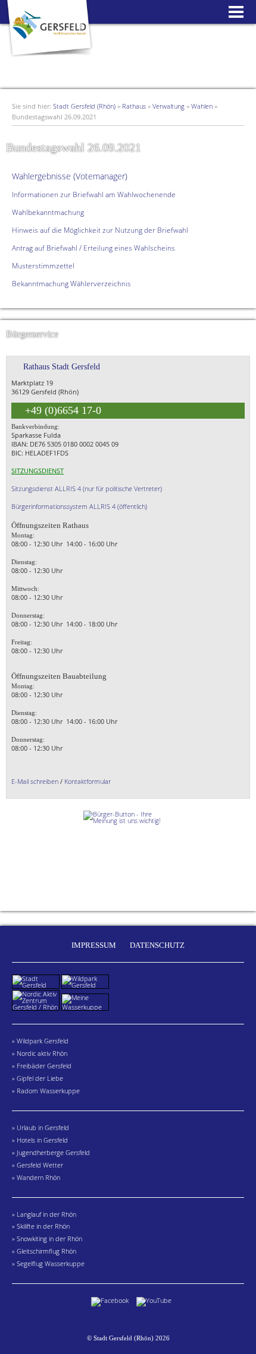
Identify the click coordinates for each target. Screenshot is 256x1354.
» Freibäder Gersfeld (41, 1065)
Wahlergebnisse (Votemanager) (69, 176)
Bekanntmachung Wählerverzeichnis (71, 284)
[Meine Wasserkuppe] (86, 1006)
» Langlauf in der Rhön (44, 1214)
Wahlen (202, 106)
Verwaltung (168, 106)
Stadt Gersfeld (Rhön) (84, 106)
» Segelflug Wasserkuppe (48, 1263)
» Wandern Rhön (36, 1177)
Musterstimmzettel (43, 266)
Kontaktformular (87, 781)
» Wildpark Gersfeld (40, 1040)
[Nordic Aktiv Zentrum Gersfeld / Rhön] (36, 1006)
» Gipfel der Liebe (37, 1078)
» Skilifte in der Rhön (41, 1226)
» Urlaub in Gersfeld (40, 1127)
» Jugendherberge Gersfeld (51, 1152)
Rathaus (134, 106)
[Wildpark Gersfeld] (86, 984)
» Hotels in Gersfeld (40, 1139)
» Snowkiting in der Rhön (47, 1238)
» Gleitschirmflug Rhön (44, 1251)
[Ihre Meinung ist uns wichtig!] (128, 855)
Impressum (93, 945)
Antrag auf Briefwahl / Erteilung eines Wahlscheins (93, 248)
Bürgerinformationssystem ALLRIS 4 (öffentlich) (79, 506)
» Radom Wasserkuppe (46, 1090)
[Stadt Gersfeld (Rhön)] (48, 58)
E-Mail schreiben (34, 781)
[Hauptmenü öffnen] (236, 13)
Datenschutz (157, 945)
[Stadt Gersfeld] (36, 984)
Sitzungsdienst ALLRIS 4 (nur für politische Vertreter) (86, 488)
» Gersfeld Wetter (37, 1164)
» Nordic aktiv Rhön (39, 1053)
